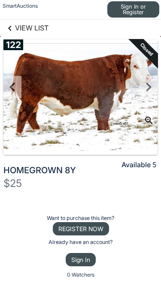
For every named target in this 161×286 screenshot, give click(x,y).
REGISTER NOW (80, 228)
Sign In (80, 259)
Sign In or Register (133, 9)
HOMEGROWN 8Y (39, 170)
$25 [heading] (12, 183)
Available (136, 164)
